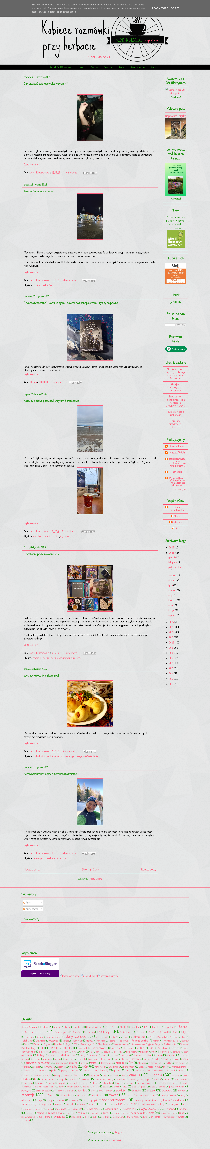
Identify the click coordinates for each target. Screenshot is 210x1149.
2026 (172, 547)
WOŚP (151, 1048)
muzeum (40, 1082)
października (174, 567)
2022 (172, 632)
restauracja (82, 1095)
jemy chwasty (100, 1070)
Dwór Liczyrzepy (62, 1031)
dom (116, 1058)
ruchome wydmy (168, 1095)
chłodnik (137, 1055)
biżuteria (144, 1051)
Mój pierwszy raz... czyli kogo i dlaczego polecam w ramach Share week (176, 374)
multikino (29, 1082)
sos (84, 1100)
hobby (141, 1066)
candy (82, 1055)
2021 (171, 637)
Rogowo (47, 1044)
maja (171, 595)
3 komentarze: (70, 172)
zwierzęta (156, 67)
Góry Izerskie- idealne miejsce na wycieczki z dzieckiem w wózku (175, 401)
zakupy (81, 1112)
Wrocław (162, 1048)
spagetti (93, 1100)
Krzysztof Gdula (177, 452)
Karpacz (173, 1036)
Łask (87, 1116)
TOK (42, 1048)
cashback (93, 1055)
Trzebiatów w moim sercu (38, 191)
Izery (115, 1036)
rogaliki (72, 756)
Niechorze (77, 1040)
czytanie (37, 657)
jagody (64, 1070)
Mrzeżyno (53, 1040)
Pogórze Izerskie (140, 1040)
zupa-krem (44, 1116)
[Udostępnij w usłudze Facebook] (92, 173)
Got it (175, 8)
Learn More (160, 8)
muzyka (51, 1082)
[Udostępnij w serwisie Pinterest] (95, 173)
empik (84, 1062)
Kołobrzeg (26, 1040)
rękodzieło (26, 1100)
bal (90, 1051)
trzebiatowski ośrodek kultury (151, 1103)
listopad (62, 1079)
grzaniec (62, 1066)
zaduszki (70, 1112)
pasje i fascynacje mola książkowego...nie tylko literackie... (177, 462)
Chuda (177, 516)
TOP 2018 (68, 1048)
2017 (171, 658)
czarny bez (69, 1058)
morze (167, 1079)
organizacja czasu (145, 1082)
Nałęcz (66, 1040)
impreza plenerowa (180, 1066)
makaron (73, 1079)
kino (47, 1075)
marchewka (122, 1079)
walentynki (173, 1103)
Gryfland (28, 1036)
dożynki (125, 1058)
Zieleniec (176, 1048)
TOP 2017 (53, 1048)
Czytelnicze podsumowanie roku (42, 554)
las (35, 1079)
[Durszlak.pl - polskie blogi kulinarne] (108, 975)
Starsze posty (148, 869)
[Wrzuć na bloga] (87, 173)
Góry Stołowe (102, 1036)
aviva (74, 1051)
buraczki (51, 1055)
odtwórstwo (107, 1082)
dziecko (185, 1058)
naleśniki (74, 1082)
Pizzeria (112, 1040)
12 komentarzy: (70, 751)
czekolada (81, 1058)
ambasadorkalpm (60, 1051)
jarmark (74, 1070)
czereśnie (93, 1058)
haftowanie (100, 1066)
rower (121, 67)
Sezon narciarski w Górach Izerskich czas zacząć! (50, 774)
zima (64, 858)
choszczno (125, 1055)
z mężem (29, 1112)
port (93, 1090)
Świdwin (105, 1116)
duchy (156, 1058)
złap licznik (76, 1116)
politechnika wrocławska (65, 1090)
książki (53, 657)
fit (161, 1062)
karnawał (55, 756)
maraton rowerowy (104, 1079)
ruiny (183, 1095)
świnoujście (169, 1116)
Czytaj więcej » (31, 164)
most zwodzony (182, 1079)
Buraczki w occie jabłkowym (176, 413)
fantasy (93, 1062)
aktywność (44, 1051)
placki (143, 1086)
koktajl (57, 1075)
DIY (145, 1026)
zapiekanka (95, 1112)
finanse (142, 1062)
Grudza (176, 1031)
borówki (176, 1051)
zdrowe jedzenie (121, 1112)
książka (45, 657)
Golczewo (141, 1031)
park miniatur (73, 1086)
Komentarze (31, 908)
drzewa (147, 1058)
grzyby (73, 1066)
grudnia (172, 557)
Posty (28, 902)
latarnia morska (48, 1079)
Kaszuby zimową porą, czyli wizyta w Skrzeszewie (51, 400)
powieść (121, 1090)
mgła (147, 1079)
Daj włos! (156, 1026)
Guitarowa (177, 522)
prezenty (136, 1090)
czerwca (172, 590)
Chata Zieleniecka (94, 1026)
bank (98, 1051)
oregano (130, 1082)
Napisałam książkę (175, 116)
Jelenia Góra (139, 1036)
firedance (153, 1062)
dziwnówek (61, 1062)
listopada (173, 562)
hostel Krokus (154, 1066)
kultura (175, 1075)
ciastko (148, 1055)
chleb (103, 1055)
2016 (171, 663)
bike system (131, 1051)
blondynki (164, 1051)
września (173, 575)
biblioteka (118, 1051)
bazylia (107, 1051)
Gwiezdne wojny (54, 1036)
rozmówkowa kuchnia (141, 1095)
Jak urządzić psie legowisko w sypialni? (46, 83)
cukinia (35, 1058)
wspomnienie (129, 1108)
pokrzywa (26, 1090)
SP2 (75, 1044)
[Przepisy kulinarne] (176, 246)
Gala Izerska (89, 1031)
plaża (152, 1086)
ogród (119, 1082)
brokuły (40, 1055)
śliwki (144, 1116)
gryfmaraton (49, 1066)
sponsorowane (138, 67)
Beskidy (56, 1026)
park (61, 1086)
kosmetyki (94, 1075)
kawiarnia (46, 536)
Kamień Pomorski (158, 1036)
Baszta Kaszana (29, 1026)
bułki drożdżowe (41, 756)
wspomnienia (111, 1108)
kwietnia (172, 600)
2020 (172, 642)
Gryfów (40, 1036)
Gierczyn (105, 1031)
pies (125, 1086)
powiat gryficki (105, 1090)
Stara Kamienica (120, 1044)
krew (123, 1075)
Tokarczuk (82, 1048)
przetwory (167, 1090)
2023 (172, 627)
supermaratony (29, 1103)
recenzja (108, 67)
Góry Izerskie (76, 1036)
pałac (96, 1086)
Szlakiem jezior (170, 1044)
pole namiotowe (43, 1090)
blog (153, 1051)
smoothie (60, 1100)
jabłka (54, 1070)
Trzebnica (115, 1048)
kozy (106, 1075)
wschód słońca (93, 1108)
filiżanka (120, 1062)
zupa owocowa (28, 1116)
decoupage (105, 1058)
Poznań (156, 1040)
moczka (157, 1079)
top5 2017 (118, 1103)
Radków (185, 1040)
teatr (108, 1103)
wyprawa (170, 1108)
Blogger (118, 1132)
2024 (171, 621)
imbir (165, 1066)
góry (85, 1066)
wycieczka (65, 536)
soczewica (73, 1100)
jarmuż (86, 1070)
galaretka (25, 1066)
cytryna (57, 1058)
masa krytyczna (137, 1079)
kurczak (185, 1075)
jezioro (128, 1070)
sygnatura (46, 1103)
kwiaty (26, 1079)
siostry (49, 1100)
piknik (134, 1086)
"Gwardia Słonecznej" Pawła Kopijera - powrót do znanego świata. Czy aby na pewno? (71, 303)
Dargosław (169, 1026)
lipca (170, 585)
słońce (92, 1103)
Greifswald (164, 1031)
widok (50, 1108)
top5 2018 (130, 1103)
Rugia (68, 1044)
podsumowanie (64, 657)
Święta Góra (118, 1116)
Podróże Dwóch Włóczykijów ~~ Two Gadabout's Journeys (177, 481)
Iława (126, 1036)
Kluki (183, 1036)
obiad (94, 1082)
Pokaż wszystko (180, 489)
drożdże (136, 1058)
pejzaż (105, 1086)
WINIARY (140, 1048)
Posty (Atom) (96, 878)
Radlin (27, 1044)
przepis (151, 1090)
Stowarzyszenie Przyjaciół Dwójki (146, 1044)
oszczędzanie (162, 1082)
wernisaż (40, 1108)
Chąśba (135, 1026)
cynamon (46, 1058)
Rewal (36, 1044)
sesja (40, 1100)
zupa (181, 1112)
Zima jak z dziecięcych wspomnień (175, 387)
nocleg (85, 1082)
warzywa (29, 1108)
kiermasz (37, 1075)
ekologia (73, 1062)
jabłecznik (43, 1070)
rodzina (36, 285)
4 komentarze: (70, 280)
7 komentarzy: (70, 652)
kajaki (147, 1070)
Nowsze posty (32, 869)
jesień (117, 1070)
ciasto (159, 1055)
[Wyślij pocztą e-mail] (84, 173)
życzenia (25, 1120)
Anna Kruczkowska (177, 509)
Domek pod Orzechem (60, 67)
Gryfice (185, 1031)
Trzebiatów (46, 285)
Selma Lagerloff (88, 1044)
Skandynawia (104, 1044)
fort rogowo (180, 1062)
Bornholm (78, 1026)
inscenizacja (30, 1070)
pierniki (115, 1086)
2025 (172, 552)
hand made (129, 1066)
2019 (171, 647)
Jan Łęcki (177, 471)
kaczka (138, 1070)
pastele (86, 1086)
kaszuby (37, 536)
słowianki (81, 1103)
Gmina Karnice (126, 1031)
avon (82, 1051)
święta (181, 1116)
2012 (171, 683)
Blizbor (67, 1026)
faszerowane (107, 1062)
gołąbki (36, 1066)
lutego (171, 610)
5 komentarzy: (69, 853)
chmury (113, 1055)
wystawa (184, 1108)
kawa (181, 1070)
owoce (175, 1082)
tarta (100, 1103)
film (130, 1062)
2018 (171, 652)
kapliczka (158, 1070)
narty (58, 858)
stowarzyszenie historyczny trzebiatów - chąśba (159, 1100)
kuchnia (81, 67)
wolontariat (76, 1108)
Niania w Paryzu (177, 446)
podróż (94, 67)
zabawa (40, 1112)
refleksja (50, 1095)
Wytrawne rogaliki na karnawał (41, 675)
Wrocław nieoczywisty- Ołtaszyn (175, 424)
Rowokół (58, 1044)
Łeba (95, 1116)
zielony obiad (137, 1112)
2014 (171, 673)
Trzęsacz (128, 1048)
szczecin (58, 1103)
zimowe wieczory (168, 1112)
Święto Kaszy (133, 1116)
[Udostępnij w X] (89, 173)
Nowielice (101, 1040)
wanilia (185, 1103)
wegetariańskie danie (87, 756)
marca (171, 605)
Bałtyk (45, 1026)
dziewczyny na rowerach (38, 1062)
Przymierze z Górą (170, 1040)
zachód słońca (55, 1112)
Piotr (177, 528)
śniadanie (155, 1116)
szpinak (70, 1103)
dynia (165, 1058)
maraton (85, 1079)
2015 (171, 668)
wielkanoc (61, 1108)
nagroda (62, 1082)
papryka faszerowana (45, 1086)
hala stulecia (114, 1066)
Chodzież (124, 1026)
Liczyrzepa (40, 1040)
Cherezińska (111, 1026)
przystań (181, 1090)
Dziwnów (77, 1031)
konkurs (79, 1075)
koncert (67, 1075)
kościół (114, 1075)
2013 (171, 678)
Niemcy (89, 1040)
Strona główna (90, 869)
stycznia (172, 615)
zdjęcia (106, 1112)
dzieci (175, 1058)
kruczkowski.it (115, 1140)
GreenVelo (153, 1032)
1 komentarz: (57, 382)
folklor (169, 1062)
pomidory (82, 1090)
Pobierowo (123, 1040)
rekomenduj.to (66, 1095)
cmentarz (171, 1055)
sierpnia (172, 580)
